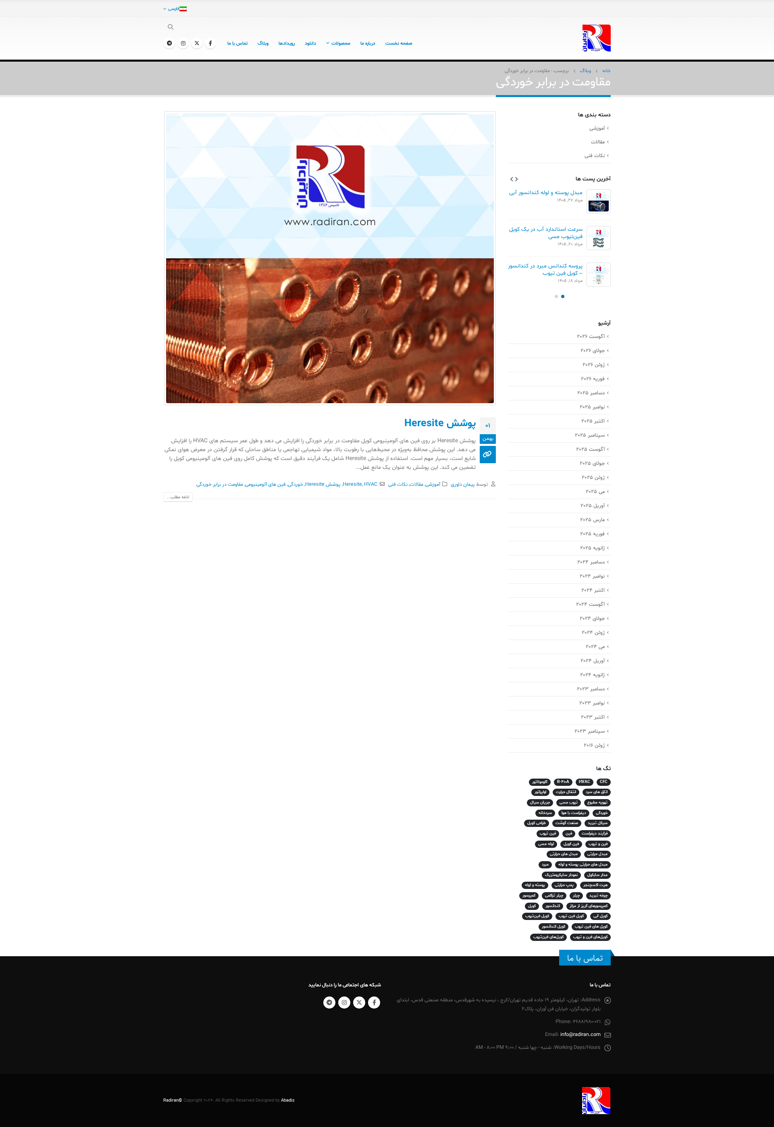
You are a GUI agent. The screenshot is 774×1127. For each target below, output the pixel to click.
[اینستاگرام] (183, 43)
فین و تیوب (598, 844)
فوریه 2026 (593, 379)
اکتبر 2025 (593, 421)
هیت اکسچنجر (595, 885)
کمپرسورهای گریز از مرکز (589, 906)
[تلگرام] (169, 43)
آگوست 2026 (591, 336)
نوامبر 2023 (592, 703)
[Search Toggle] (170, 27)
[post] (599, 201)
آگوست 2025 (590, 449)
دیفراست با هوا (574, 813)
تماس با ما (237, 43)
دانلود (310, 43)
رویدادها (287, 43)
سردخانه (545, 813)
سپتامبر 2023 (589, 731)
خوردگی (295, 484)
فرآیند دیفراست (595, 833)
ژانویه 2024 (592, 675)
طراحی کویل (536, 823)
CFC (604, 782)
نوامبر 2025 (592, 407)
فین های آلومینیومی (265, 484)
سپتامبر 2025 (590, 435)
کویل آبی (600, 916)
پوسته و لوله (535, 885)
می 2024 (595, 647)
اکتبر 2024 (593, 590)
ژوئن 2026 (594, 365)
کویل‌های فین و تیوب (590, 937)
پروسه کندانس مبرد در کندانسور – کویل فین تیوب (545, 269)
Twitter (359, 1002)
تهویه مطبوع (597, 802)
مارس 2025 (592, 520)
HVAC (370, 484)
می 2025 (595, 491)
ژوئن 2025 (593, 477)
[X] (196, 43)
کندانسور (552, 906)
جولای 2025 (592, 463)
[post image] (329, 258)
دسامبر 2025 (591, 393)
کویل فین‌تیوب (537, 916)
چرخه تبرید (598, 895)
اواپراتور (540, 792)
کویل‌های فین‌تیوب (548, 937)
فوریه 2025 (592, 534)
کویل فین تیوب (571, 916)
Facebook (374, 1002)
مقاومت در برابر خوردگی (219, 484)
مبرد (545, 864)
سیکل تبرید (598, 823)
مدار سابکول (597, 875)
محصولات (340, 43)
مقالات (416, 484)
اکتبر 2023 (593, 717)
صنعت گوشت (567, 823)
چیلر (576, 895)
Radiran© (172, 1100)
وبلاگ (263, 43)
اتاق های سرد (597, 792)
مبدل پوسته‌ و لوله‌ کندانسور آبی (546, 193)
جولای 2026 (592, 350)
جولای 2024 (592, 618)
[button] (516, 179)
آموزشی (432, 484)
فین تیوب (548, 833)
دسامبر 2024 (591, 562)
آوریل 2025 (592, 506)
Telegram (329, 1002)
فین (569, 833)
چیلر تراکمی (554, 895)
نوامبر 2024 (592, 576)
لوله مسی (546, 844)
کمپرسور (528, 895)
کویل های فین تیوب (591, 926)
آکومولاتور (539, 782)
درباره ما (367, 43)
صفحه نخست (398, 43)
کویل (532, 906)
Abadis (288, 1100)
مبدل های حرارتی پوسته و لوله (583, 864)
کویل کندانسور (553, 926)
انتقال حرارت (566, 792)
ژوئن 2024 (593, 632)
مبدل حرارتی (597, 854)
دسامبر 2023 (591, 689)
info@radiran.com (580, 1034)
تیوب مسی (569, 802)
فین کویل (571, 844)
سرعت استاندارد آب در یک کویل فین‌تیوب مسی (546, 233)
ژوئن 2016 (594, 745)
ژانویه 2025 (592, 548)
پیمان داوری (463, 484)
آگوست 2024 (590, 604)
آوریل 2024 (592, 661)
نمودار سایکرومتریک (561, 875)
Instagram (344, 1002)
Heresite (352, 484)
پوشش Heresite (440, 424)
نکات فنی (398, 484)
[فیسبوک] (210, 43)
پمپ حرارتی (564, 885)
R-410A (563, 782)
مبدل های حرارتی (564, 854)
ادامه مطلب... (178, 497)
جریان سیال (540, 802)
